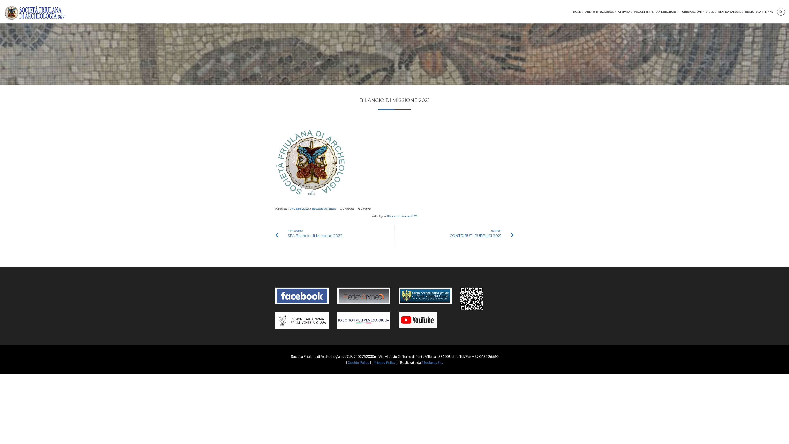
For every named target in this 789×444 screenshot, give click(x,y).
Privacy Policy (384, 362)
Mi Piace (348, 208)
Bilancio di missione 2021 (402, 216)
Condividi (365, 208)
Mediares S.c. (432, 362)
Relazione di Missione (324, 208)
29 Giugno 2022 (299, 208)
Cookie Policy (358, 362)
